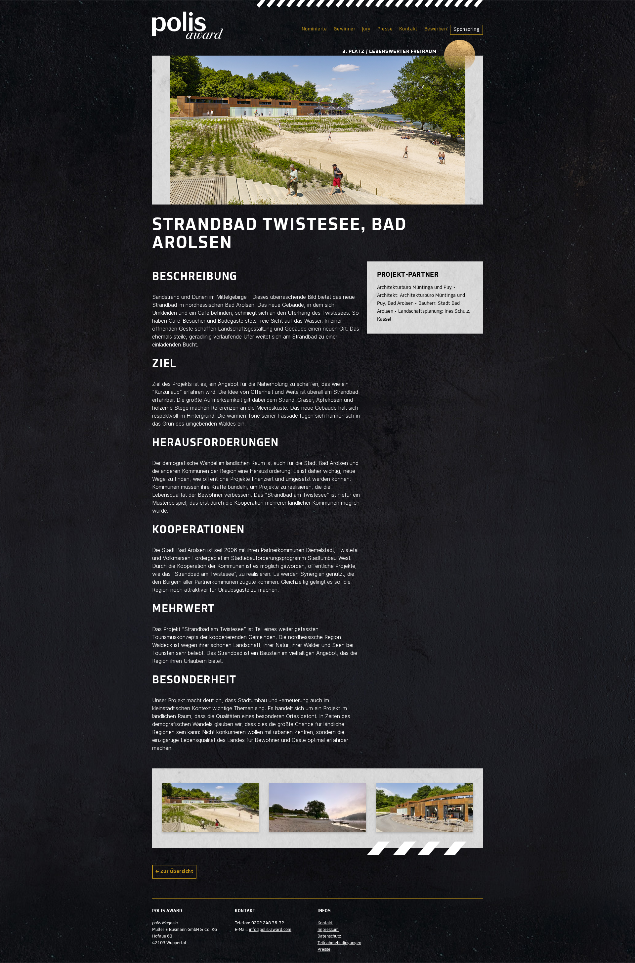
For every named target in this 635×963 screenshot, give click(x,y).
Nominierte (314, 29)
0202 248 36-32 (267, 923)
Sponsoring (466, 29)
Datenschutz (329, 936)
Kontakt (408, 29)
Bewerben (435, 29)
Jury (366, 29)
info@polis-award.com (270, 930)
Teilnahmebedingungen (339, 943)
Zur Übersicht (176, 871)
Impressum (328, 930)
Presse (385, 29)
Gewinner (344, 29)
